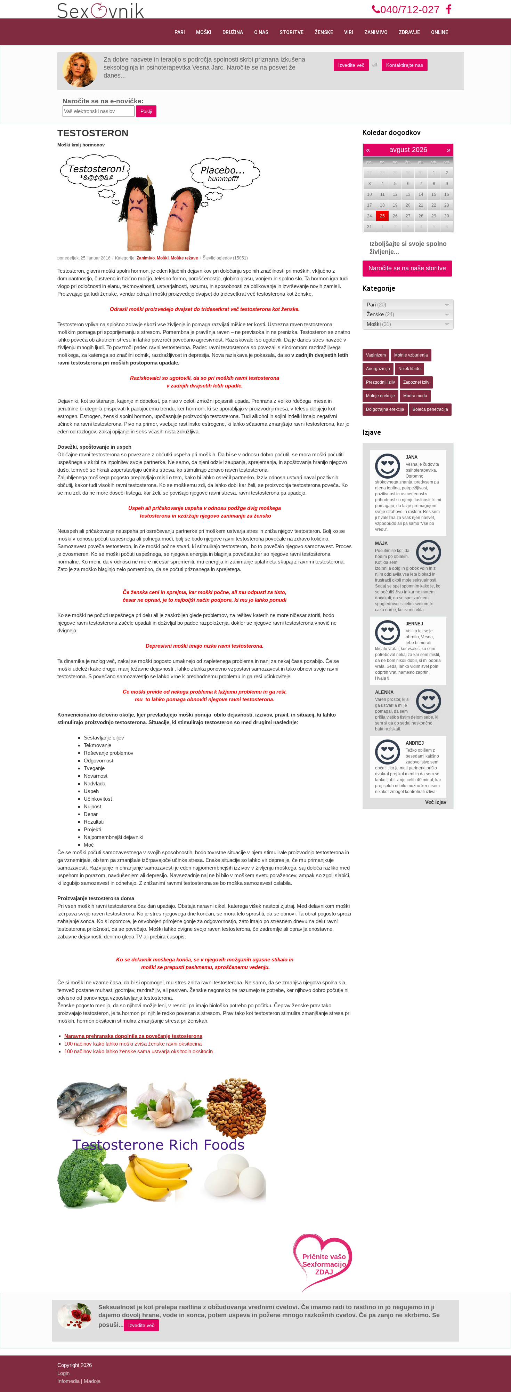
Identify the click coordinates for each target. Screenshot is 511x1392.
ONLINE (439, 32)
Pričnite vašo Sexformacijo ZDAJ (324, 1264)
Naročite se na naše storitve (407, 268)
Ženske (324, 32)
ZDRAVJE (409, 32)
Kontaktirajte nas (404, 65)
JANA (411, 457)
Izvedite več (351, 65)
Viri (348, 32)
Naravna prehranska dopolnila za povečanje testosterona (133, 1036)
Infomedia (68, 1381)
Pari (180, 32)
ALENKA (384, 692)
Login (63, 1373)
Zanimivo (376, 32)
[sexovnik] (100, 10)
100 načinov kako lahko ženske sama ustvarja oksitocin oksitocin (138, 1051)
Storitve (291, 32)
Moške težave (184, 258)
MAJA (381, 543)
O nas (261, 32)
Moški (203, 32)
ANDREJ (415, 743)
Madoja (92, 1381)
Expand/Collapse (447, 305)
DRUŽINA (232, 32)
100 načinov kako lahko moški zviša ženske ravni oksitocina (133, 1044)
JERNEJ (414, 623)
